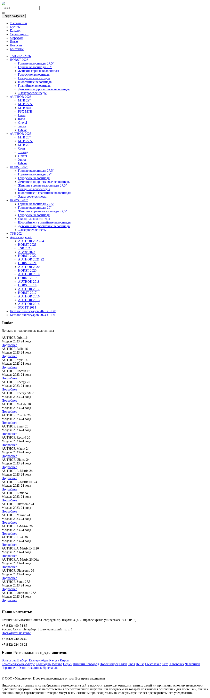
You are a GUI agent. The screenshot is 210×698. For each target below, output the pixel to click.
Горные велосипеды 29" (35, 67)
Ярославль (50, 667)
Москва (56, 664)
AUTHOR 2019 (29, 274)
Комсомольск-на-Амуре (18, 664)
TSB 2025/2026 (20, 56)
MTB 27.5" (25, 104)
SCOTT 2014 (27, 307)
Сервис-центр (19, 34)
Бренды (15, 27)
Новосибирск (109, 664)
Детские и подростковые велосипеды (44, 89)
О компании (18, 23)
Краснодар (43, 664)
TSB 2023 (25, 248)
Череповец (9, 667)
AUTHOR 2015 (29, 300)
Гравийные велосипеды (34, 85)
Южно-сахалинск (29, 667)
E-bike (22, 130)
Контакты (17, 49)
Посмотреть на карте (16, 633)
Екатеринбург (38, 660)
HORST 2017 (27, 292)
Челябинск (192, 664)
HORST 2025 (19, 167)
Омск (123, 664)
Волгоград (9, 660)
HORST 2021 (27, 263)
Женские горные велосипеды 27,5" (42, 185)
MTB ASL (25, 107)
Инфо (14, 41)
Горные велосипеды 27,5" (36, 170)
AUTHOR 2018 (29, 281)
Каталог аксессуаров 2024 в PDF (33, 315)
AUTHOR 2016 (29, 296)
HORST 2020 (27, 270)
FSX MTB (25, 111)
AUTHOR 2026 (20, 96)
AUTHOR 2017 (29, 289)
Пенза (140, 664)
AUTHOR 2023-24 (31, 241)
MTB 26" (24, 137)
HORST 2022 (27, 255)
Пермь (67, 664)
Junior (22, 126)
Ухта (165, 664)
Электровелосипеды (32, 93)
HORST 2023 (27, 244)
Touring (23, 152)
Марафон (16, 38)
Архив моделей (21, 237)
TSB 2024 (16, 233)
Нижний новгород (86, 664)
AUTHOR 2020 (29, 266)
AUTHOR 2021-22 (31, 259)
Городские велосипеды (34, 74)
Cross (21, 115)
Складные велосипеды (34, 78)
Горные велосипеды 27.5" (36, 63)
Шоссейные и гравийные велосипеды (44, 193)
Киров (64, 660)
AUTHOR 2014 (29, 303)
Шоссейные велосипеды (35, 82)
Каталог (15, 30)
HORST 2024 (19, 200)
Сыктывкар (153, 664)
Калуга (54, 660)
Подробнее (9, 345)
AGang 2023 (26, 252)
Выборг (22, 660)
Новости (16, 45)
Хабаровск (176, 664)
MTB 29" (24, 100)
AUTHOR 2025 (20, 133)
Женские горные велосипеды (38, 71)
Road (21, 119)
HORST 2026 (19, 59)
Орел (131, 664)
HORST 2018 (27, 285)
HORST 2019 (27, 278)
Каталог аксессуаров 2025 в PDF (33, 311)
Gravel (22, 122)
